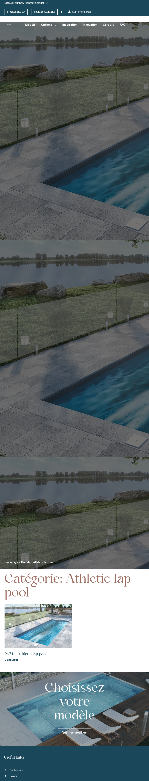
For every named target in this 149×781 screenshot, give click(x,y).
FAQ (122, 25)
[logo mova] (9, 25)
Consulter (11, 660)
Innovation (90, 25)
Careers (108, 25)
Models (30, 25)
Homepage (11, 562)
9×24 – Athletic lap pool (26, 654)
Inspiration (69, 25)
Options (46, 25)
